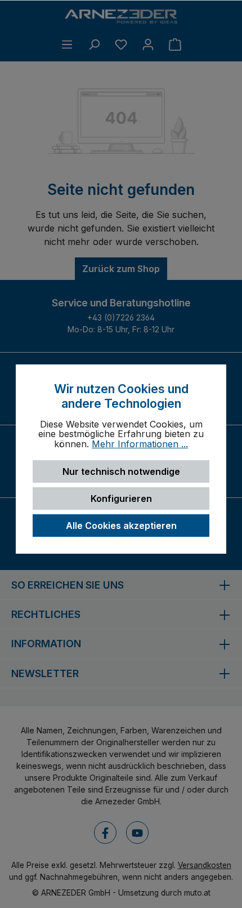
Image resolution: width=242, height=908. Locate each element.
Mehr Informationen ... (140, 444)
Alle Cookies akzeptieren (121, 525)
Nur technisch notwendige (121, 471)
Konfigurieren (121, 498)
